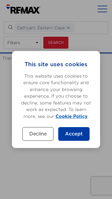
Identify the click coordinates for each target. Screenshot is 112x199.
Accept (74, 134)
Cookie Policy (72, 116)
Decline (38, 134)
